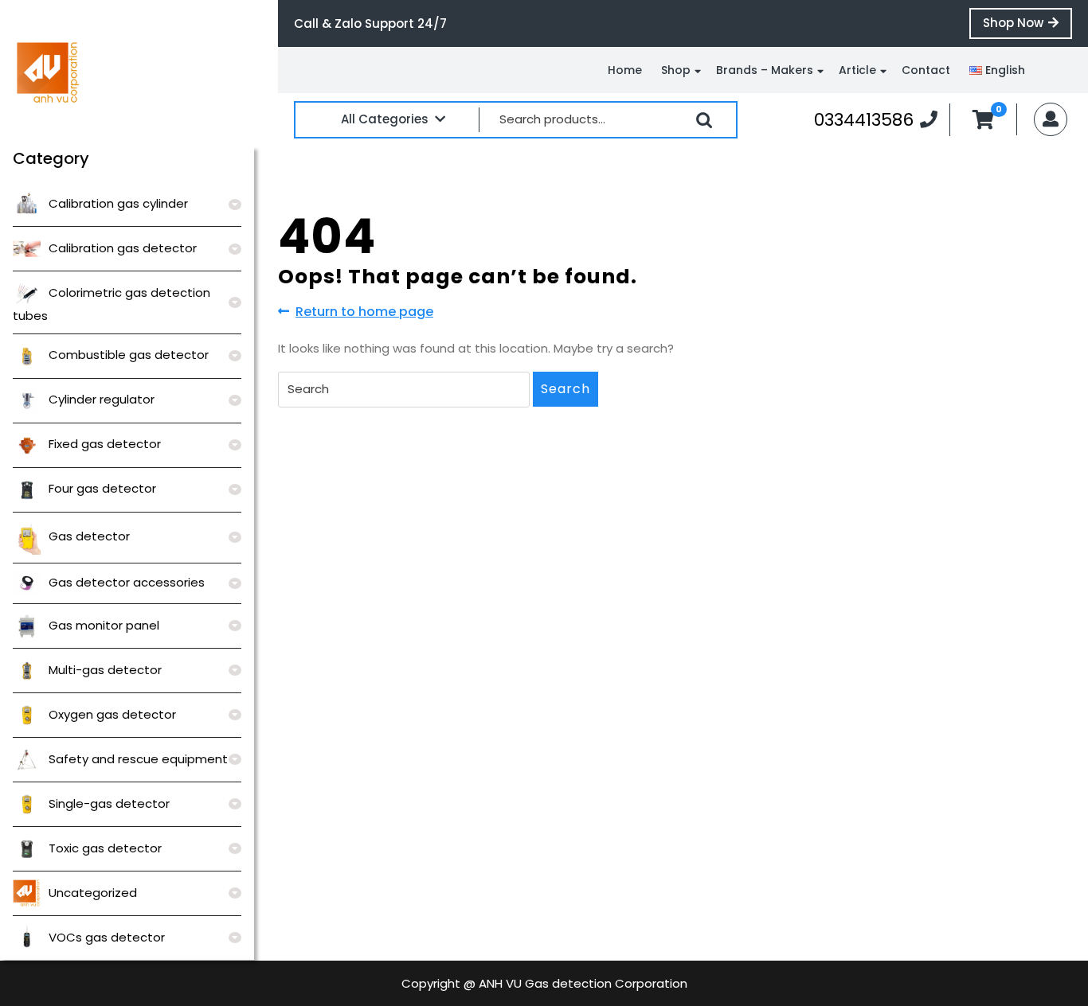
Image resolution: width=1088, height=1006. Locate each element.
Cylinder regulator (102, 399)
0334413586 (875, 119)
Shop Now (1027, 26)
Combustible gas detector (129, 354)
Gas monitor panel (104, 625)
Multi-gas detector (105, 669)
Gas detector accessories (127, 582)
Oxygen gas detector (112, 714)
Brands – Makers (764, 70)
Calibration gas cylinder (118, 203)
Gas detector (89, 536)
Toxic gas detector (105, 848)
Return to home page (364, 312)
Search (704, 120)
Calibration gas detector (123, 248)
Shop (676, 70)
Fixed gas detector (105, 443)
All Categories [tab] (385, 119)
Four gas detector (102, 488)
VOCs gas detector (107, 937)
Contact (926, 70)
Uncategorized (93, 892)
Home (625, 70)
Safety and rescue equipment (138, 759)
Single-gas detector (109, 803)
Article (857, 70)
